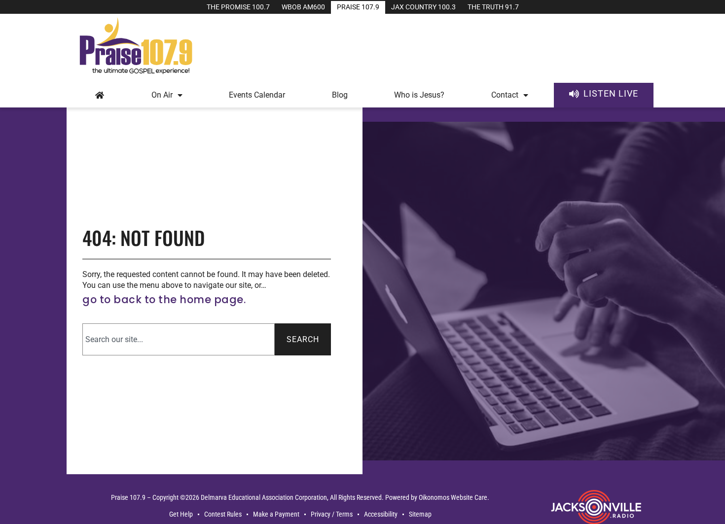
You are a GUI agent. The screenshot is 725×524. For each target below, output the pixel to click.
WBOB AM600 (303, 7)
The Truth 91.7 (493, 7)
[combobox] (178, 339)
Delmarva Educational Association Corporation (264, 497)
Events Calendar (257, 95)
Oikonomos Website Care (453, 497)
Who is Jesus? (419, 95)
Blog (340, 95)
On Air (162, 95)
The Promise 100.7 (238, 7)
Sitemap (420, 514)
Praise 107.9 (358, 7)
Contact (504, 95)
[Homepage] (100, 95)
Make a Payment (276, 514)
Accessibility (381, 514)
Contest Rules (223, 514)
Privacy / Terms (332, 514)
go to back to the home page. (164, 299)
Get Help (181, 514)
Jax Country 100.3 (423, 7)
